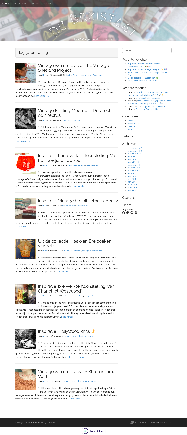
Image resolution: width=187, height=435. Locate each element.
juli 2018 (131, 156)
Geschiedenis (19, 3)
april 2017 (132, 181)
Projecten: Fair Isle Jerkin (147, 109)
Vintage (47, 3)
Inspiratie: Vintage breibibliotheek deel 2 (78, 200)
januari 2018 (133, 162)
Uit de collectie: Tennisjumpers (142, 78)
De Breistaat (35, 422)
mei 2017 (132, 179)
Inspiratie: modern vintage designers (144, 69)
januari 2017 (133, 190)
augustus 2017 (134, 170)
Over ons (128, 197)
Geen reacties (99, 75)
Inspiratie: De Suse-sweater (148, 98)
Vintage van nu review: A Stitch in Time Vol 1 (76, 374)
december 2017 (135, 165)
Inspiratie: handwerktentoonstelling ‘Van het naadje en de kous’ (78, 158)
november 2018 (135, 151)
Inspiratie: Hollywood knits (64, 331)
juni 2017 (132, 176)
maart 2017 (133, 184)
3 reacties (96, 296)
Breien (5, 3)
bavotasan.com (164, 422)
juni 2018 (132, 159)
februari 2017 (134, 187)
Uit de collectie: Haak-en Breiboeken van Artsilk (74, 243)
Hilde (44, 75)
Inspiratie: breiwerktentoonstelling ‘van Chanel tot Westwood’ (76, 288)
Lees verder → (41, 95)
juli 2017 (131, 173)
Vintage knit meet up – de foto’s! (142, 80)
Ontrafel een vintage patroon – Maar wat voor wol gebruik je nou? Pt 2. (148, 93)
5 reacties (76, 120)
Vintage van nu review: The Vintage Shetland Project (73, 68)
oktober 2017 (134, 167)
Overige (35, 3)
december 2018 (135, 148)
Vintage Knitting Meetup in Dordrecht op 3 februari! (75, 113)
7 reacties (95, 381)
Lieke (44, 250)
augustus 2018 (134, 153)
